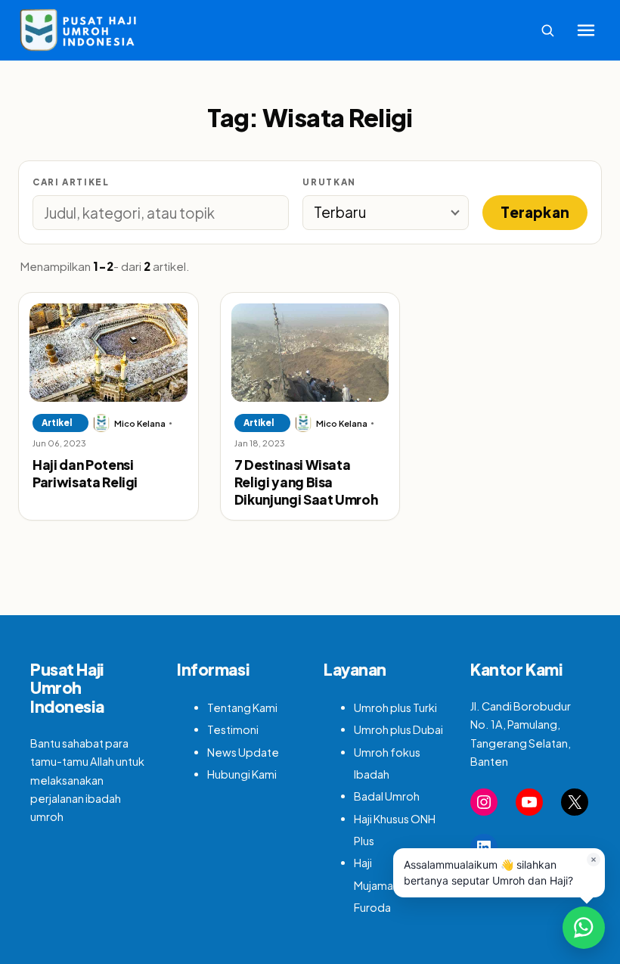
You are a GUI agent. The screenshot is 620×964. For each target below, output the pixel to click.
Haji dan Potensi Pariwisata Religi (85, 473)
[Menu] (586, 30)
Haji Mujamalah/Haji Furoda (392, 885)
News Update (243, 752)
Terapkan (535, 212)
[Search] (547, 30)
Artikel (57, 422)
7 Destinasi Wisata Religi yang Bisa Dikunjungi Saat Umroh (306, 482)
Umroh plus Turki (395, 707)
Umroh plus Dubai (398, 729)
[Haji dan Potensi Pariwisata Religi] (108, 352)
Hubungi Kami (242, 774)
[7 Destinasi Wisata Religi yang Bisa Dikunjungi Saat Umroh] (310, 352)
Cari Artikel (71, 182)
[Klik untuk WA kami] (584, 927)
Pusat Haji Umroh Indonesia (67, 688)
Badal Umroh (387, 796)
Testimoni (233, 729)
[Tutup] (593, 859)
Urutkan (328, 182)
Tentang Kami (242, 707)
